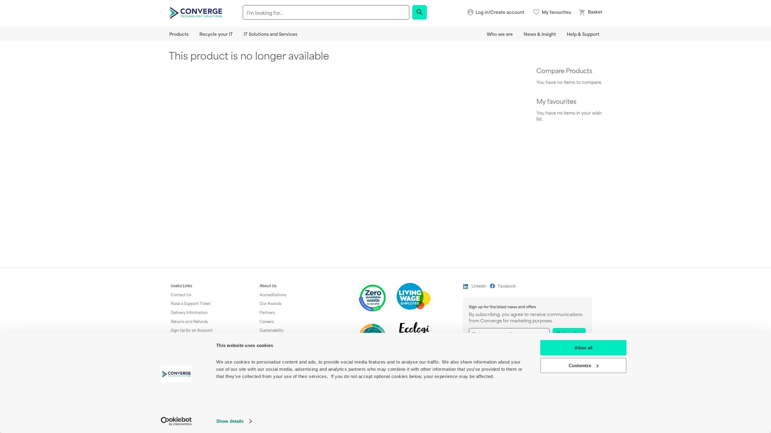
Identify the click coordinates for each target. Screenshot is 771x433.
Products (179, 33)
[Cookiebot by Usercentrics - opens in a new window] (176, 421)
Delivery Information (189, 312)
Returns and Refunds (189, 321)
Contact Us (181, 294)
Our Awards (270, 303)
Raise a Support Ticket (191, 303)
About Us (268, 285)
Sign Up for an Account (192, 330)
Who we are (500, 33)
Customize (580, 365)
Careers (267, 321)
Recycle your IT (216, 33)
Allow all (583, 347)
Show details (230, 421)
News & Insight (540, 33)
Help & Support (583, 33)
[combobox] (326, 12)
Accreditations (273, 294)
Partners (267, 312)
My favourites (556, 12)
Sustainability (272, 330)
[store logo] (196, 12)
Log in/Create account (500, 12)
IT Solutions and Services (270, 33)
